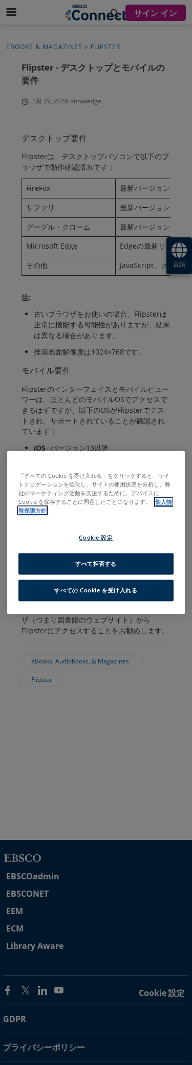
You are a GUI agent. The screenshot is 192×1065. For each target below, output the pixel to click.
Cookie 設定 (96, 538)
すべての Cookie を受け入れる (95, 590)
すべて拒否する (96, 564)
